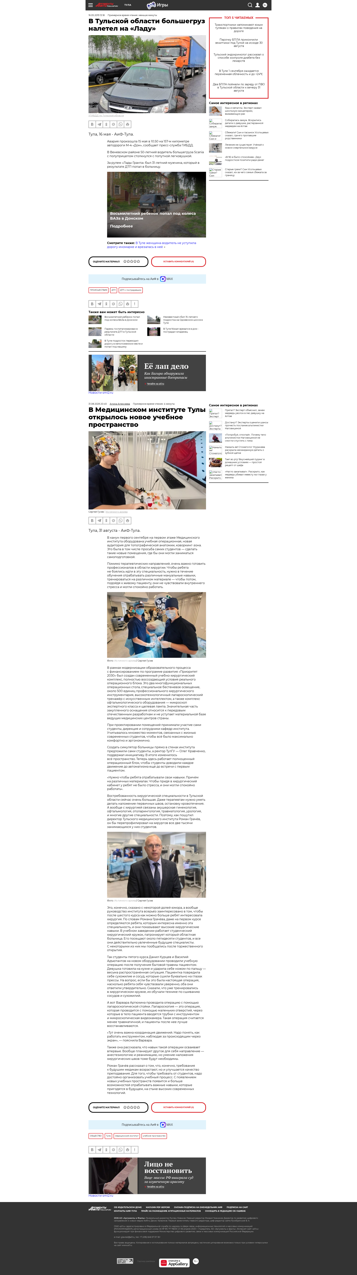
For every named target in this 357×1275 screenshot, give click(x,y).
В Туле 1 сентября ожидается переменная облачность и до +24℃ (239, 72)
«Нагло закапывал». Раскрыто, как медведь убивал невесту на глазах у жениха (246, 474)
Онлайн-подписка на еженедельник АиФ (198, 1207)
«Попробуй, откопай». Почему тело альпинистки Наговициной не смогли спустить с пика (245, 437)
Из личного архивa (117, 511)
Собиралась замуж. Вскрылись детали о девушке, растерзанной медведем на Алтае (244, 123)
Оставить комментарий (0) (178, 261)
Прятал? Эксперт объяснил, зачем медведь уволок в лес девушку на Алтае (245, 413)
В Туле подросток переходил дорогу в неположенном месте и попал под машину (123, 343)
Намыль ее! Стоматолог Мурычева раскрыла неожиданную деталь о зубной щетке (245, 450)
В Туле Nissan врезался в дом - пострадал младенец (181, 330)
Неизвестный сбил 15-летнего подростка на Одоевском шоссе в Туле (183, 319)
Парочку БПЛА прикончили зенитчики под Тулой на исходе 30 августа (239, 43)
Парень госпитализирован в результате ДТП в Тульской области (121, 331)
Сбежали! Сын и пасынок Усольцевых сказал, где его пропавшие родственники (246, 135)
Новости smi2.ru (101, 392)
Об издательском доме (128, 1207)
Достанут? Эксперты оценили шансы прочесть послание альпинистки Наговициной (246, 425)
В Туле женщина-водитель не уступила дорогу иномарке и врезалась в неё (151, 245)
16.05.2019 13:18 (97, 15)
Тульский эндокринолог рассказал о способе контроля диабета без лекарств (239, 58)
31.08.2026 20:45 (98, 403)
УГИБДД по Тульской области (106, 115)
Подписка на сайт (237, 1207)
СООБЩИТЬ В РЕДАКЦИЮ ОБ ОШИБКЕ (225, 1211)
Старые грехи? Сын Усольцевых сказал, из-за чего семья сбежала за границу (246, 172)
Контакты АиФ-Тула (125, 1211)
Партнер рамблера (146, 1261)
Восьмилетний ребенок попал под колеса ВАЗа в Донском (153, 216)
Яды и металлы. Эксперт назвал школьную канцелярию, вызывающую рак (243, 110)
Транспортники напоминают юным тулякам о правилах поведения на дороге (239, 28)
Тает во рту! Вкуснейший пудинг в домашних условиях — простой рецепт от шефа (245, 462)
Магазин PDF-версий (158, 1207)
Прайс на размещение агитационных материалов (171, 1211)
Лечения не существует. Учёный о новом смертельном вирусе (244, 146)
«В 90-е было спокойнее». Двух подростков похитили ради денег (244, 158)
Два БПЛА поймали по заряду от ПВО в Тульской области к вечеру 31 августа (239, 87)
